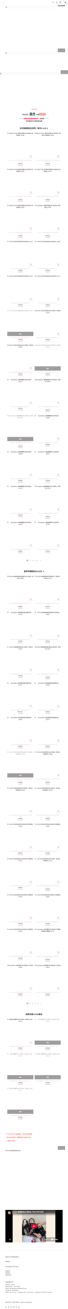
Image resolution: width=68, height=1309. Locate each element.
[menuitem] (27, 560)
